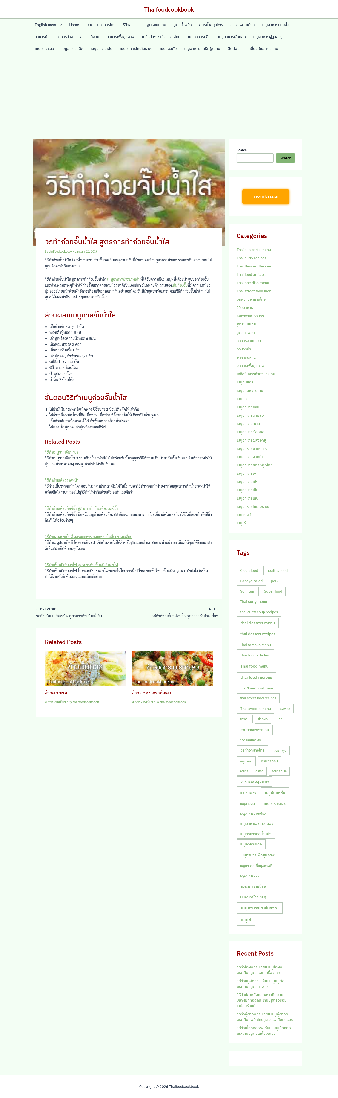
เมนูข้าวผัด (247, 803)
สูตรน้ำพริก (183, 24)
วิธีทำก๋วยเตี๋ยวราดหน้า (62, 480)
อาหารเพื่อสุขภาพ (121, 36)
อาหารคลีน (269, 761)
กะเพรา (285, 708)
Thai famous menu (255, 644)
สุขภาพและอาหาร (250, 316)
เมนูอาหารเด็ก (72, 48)
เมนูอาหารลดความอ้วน (258, 823)
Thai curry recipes (251, 258)
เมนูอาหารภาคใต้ (250, 456)
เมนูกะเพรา (248, 792)
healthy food (277, 570)
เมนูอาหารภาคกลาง (252, 448)
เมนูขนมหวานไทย (250, 390)
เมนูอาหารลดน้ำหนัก (256, 833)
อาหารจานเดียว (242, 24)
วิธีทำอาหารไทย (252, 750)
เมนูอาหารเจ (44, 48)
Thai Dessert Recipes (254, 266)
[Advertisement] (169, 89)
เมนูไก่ (241, 523)
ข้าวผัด (263, 719)
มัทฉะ (280, 719)
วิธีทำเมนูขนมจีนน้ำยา (61, 452)
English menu (46, 24)
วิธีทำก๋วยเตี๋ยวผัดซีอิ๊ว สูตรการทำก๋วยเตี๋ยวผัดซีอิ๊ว (81, 508)
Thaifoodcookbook (169, 9)
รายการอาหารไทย (254, 729)
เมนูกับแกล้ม (246, 382)
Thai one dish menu (253, 282)
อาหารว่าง (65, 36)
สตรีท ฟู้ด (279, 750)
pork (274, 581)
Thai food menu (255, 666)
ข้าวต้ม (244, 719)
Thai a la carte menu (254, 249)
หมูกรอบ (246, 761)
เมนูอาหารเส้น (101, 48)
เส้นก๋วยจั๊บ (180, 285)
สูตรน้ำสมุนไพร (211, 24)
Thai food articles (251, 274)
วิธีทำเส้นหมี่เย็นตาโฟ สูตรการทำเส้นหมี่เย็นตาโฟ (81, 564)
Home (74, 24)
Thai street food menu (255, 291)
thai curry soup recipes (259, 612)
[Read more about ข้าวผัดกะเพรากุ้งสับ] (172, 667)
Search (242, 150)
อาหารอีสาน (89, 36)
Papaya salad (251, 580)
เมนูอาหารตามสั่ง (275, 24)
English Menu (266, 196)
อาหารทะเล (279, 771)
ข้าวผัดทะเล (56, 693)
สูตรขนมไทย (156, 24)
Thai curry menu (253, 601)
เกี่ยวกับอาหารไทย (264, 48)
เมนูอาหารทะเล (248, 423)
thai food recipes (256, 677)
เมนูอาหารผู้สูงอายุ (268, 36)
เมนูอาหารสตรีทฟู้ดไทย (202, 48)
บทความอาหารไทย (101, 24)
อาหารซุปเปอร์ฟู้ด (252, 771)
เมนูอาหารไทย (253, 886)
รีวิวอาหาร (131, 24)
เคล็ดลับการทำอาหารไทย (161, 36)
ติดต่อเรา (235, 48)
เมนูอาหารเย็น (247, 490)
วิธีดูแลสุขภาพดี (250, 740)
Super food (273, 591)
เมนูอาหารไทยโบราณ (136, 48)
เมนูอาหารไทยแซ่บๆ (253, 897)
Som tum (247, 591)
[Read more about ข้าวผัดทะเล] (85, 667)
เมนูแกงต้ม (168, 48)
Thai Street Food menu (256, 688)
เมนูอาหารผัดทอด (232, 36)
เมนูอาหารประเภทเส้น (123, 279)
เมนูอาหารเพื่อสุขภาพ (257, 854)
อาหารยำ (42, 36)
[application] (59, 25)
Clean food (249, 570)
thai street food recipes (258, 698)
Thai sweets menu (255, 708)
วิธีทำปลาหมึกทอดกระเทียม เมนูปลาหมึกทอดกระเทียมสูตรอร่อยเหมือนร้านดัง (261, 1000)
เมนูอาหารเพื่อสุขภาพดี (256, 865)
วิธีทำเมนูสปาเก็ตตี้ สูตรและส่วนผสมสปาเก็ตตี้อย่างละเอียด (88, 536)
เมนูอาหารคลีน (199, 36)
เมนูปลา (243, 398)
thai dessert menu (258, 622)
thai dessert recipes (257, 633)
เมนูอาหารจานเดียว (253, 813)
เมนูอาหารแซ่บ (249, 875)
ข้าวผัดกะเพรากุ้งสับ (151, 693)
